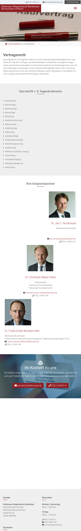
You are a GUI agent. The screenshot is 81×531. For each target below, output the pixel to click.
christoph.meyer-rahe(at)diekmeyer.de (41, 293)
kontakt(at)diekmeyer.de (53, 2)
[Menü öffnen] (75, 8)
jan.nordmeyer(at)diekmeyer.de (62, 239)
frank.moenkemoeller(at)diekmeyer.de (23, 342)
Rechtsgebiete (15, 44)
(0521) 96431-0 (33, 2)
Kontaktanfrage (72, 2)
